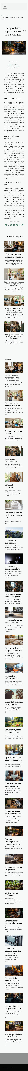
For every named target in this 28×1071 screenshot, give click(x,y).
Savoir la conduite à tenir (13, 68)
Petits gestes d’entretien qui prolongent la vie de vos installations (14, 336)
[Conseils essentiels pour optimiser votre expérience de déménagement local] (14, 803)
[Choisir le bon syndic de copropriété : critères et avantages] (14, 694)
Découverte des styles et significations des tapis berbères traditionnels (14, 651)
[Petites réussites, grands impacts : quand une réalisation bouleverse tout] (14, 246)
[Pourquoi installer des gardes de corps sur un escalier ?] (14, 998)
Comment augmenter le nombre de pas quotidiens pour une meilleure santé (13, 733)
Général (9, 16)
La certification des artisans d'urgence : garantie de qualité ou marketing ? (13, 598)
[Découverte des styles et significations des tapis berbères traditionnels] (14, 640)
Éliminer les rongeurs (13, 64)
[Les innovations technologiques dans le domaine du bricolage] (14, 913)
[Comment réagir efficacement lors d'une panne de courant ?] (14, 558)
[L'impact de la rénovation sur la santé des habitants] (14, 970)
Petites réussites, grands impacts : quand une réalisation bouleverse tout (14, 256)
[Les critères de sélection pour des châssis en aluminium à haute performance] (14, 940)
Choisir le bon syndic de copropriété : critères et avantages (14, 704)
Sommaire (14, 62)
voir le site (15, 109)
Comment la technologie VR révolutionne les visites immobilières (13, 679)
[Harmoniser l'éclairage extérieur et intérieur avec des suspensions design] (14, 831)
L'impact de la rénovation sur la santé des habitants (13, 980)
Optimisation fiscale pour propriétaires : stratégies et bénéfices (13, 761)
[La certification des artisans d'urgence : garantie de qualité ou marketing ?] (14, 586)
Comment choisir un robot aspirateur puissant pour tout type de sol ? (13, 623)
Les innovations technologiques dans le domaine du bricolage (13, 924)
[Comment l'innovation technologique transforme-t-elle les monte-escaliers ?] (14, 477)
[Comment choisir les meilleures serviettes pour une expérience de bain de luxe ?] (14, 505)
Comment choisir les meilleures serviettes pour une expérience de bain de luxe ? (13, 516)
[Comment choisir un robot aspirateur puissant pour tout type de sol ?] (14, 612)
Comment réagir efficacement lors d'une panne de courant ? (12, 570)
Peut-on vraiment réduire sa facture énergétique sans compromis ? (14, 283)
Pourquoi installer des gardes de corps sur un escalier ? (13, 1008)
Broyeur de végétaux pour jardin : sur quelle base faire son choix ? (13, 1037)
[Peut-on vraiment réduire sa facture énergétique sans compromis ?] (14, 274)
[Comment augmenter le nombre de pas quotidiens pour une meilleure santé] (14, 722)
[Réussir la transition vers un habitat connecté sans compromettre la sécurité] (14, 300)
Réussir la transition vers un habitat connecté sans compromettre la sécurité (14, 310)
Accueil (3, 16)
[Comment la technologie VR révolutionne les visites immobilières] (14, 668)
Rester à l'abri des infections (13, 66)
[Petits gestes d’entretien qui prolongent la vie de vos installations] (14, 326)
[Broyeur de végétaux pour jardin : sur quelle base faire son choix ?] (14, 1026)
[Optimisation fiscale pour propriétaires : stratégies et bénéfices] (14, 749)
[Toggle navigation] (4, 6)
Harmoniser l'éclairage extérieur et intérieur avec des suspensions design (13, 842)
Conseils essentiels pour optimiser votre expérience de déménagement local (13, 815)
